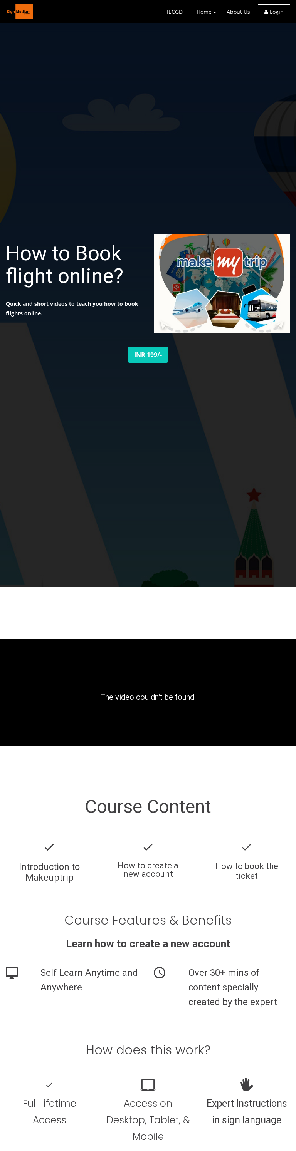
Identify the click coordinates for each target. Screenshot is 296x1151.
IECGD (175, 11)
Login (276, 11)
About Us (238, 11)
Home (204, 11)
